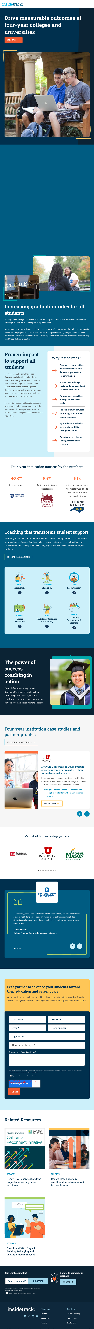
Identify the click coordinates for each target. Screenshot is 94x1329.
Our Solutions (72, 1318)
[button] (87, 4)
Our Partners (71, 1323)
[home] (13, 4)
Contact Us (45, 1318)
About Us (44, 1314)
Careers (44, 1323)
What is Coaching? (73, 1314)
